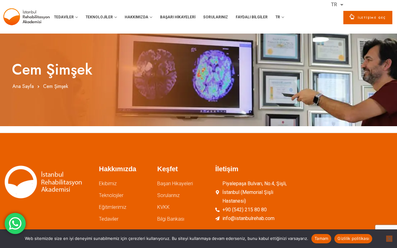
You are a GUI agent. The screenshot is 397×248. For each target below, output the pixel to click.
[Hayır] (389, 239)
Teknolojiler (99, 17)
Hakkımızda (136, 17)
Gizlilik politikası (353, 238)
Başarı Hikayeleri (177, 17)
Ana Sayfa (23, 86)
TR (277, 17)
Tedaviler (64, 17)
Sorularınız (215, 17)
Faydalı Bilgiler (252, 17)
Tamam (321, 238)
